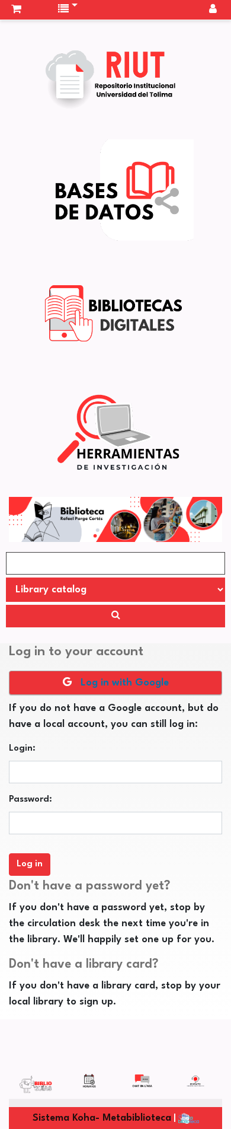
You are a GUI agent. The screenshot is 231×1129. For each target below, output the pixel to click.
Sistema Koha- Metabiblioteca (102, 1118)
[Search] (115, 616)
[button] (16, 9)
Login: (22, 748)
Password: (30, 799)
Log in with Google (123, 683)
